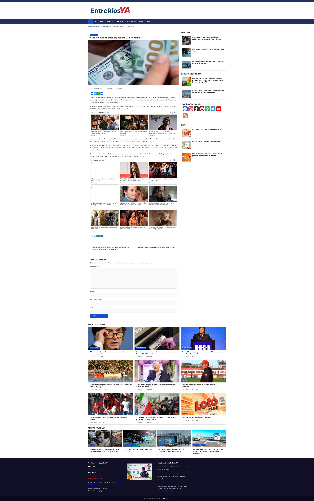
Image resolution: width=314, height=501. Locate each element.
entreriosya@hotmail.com (166, 491)
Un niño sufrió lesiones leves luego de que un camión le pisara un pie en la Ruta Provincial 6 (208, 451)
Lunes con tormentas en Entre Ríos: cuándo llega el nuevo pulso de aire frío (208, 91)
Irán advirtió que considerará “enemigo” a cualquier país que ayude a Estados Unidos (156, 418)
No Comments (119, 88)
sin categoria (94, 35)
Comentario (94, 266)
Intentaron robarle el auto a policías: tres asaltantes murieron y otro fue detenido (206, 38)
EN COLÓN (127, 445)
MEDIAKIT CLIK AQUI (95, 479)
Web (91, 307)
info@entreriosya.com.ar (96, 469)
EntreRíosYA (110, 88)
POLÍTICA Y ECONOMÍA (95, 347)
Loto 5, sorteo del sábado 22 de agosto (206, 142)
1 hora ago (93, 356)
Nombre (92, 292)
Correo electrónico (96, 299)
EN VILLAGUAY (197, 445)
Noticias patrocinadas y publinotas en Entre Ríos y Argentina (156, 247)
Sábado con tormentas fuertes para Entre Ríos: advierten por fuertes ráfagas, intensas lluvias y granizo (111, 248)
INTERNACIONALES (144, 380)
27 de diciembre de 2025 (98, 88)
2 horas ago (140, 356)
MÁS (148, 21)
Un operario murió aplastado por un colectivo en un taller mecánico (208, 62)
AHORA (137, 380)
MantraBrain (166, 498)
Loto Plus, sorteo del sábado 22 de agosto (207, 129)
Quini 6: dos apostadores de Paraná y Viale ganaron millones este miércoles (207, 155)
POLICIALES (99, 21)
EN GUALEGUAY (93, 380)
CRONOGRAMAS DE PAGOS (135, 21)
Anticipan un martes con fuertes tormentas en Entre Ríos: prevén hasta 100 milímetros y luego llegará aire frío (208, 80)
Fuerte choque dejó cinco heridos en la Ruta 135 (208, 50)
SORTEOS (119, 21)
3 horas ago (140, 389)
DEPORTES (109, 21)
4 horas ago (94, 422)
